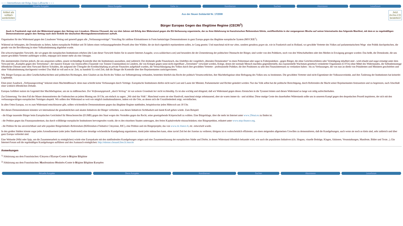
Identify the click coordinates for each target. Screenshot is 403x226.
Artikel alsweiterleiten (8, 15)
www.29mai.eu (251, 115)
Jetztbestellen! (395, 15)
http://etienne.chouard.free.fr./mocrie (116, 142)
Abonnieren (322, 6)
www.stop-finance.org (244, 120)
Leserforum (375, 6)
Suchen (277, 6)
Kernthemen (230, 6)
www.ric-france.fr (179, 126)
